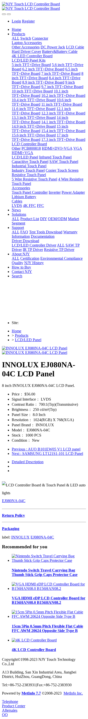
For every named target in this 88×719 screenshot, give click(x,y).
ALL (15, 38)
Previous (46, 449)
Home (16, 29)
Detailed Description (28, 462)
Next (47, 453)
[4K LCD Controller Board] (34, 640)
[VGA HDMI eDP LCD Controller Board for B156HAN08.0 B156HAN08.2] (49, 588)
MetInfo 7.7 (31, 693)
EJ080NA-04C (13, 501)
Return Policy (13, 515)
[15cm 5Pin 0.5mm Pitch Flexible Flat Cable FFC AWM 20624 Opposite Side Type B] (49, 616)
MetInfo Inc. (73, 693)
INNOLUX (20, 537)
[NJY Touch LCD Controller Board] (44, 6)
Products (21, 335)
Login (16, 21)
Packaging (10, 529)
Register (28, 21)
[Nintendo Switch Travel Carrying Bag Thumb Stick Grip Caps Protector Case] (49, 560)
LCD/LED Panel (28, 340)
